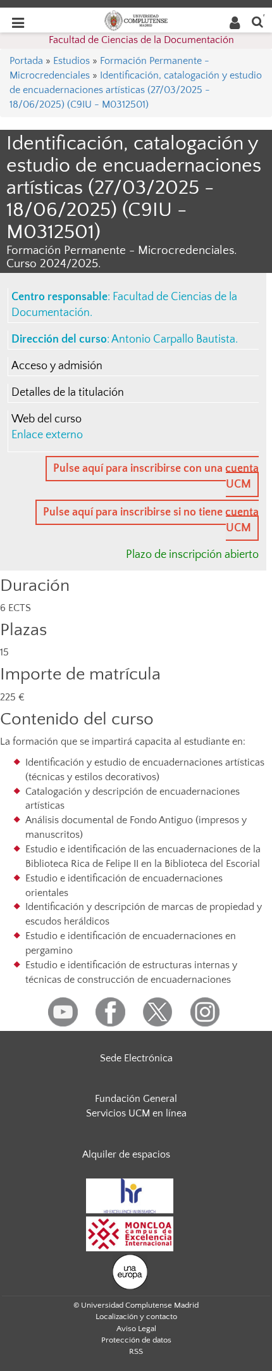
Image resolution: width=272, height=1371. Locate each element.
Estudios (71, 60)
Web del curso (46, 419)
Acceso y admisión (56, 366)
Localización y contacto (136, 1316)
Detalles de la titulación (67, 392)
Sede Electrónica (136, 1058)
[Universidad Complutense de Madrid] (136, 19)
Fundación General (136, 1098)
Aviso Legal (136, 1328)
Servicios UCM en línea (136, 1113)
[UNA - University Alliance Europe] (130, 1271)
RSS (136, 1351)
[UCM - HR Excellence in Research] (129, 1195)
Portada (26, 60)
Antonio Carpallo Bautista (173, 339)
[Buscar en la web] (257, 21)
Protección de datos (136, 1340)
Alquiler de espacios (126, 1154)
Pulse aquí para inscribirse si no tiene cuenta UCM (151, 520)
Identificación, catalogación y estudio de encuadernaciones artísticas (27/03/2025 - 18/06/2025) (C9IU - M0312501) (135, 90)
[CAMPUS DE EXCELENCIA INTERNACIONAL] (129, 1233)
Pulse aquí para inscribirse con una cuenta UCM (156, 476)
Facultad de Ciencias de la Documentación (141, 40)
